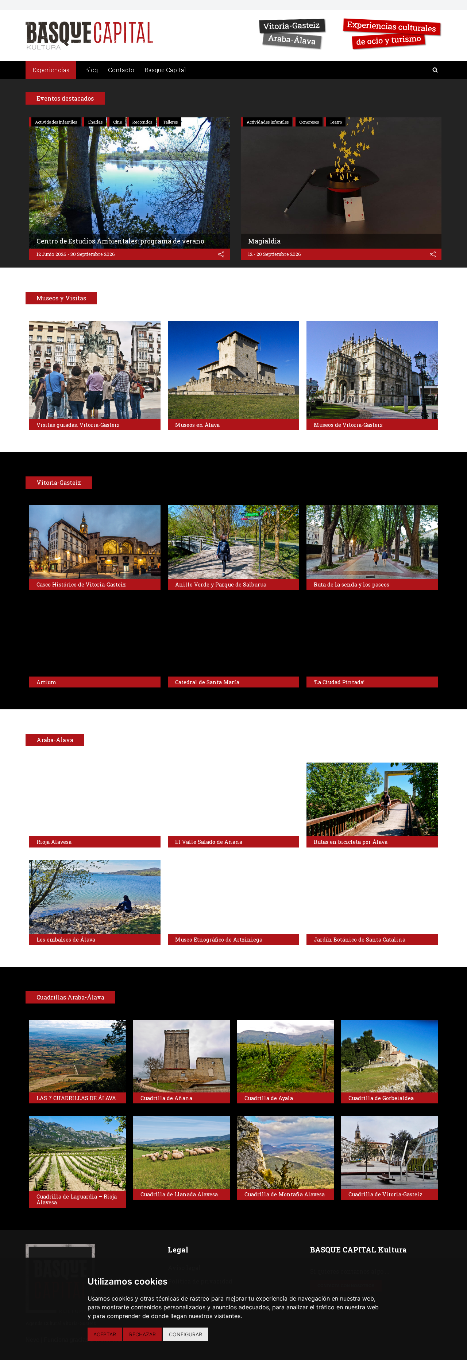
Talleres (170, 122)
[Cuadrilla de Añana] (181, 1056)
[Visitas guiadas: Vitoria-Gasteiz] (95, 370)
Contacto (121, 70)
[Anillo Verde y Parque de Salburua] (233, 542)
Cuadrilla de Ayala (268, 1098)
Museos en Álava (197, 424)
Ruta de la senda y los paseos (351, 584)
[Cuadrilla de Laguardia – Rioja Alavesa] (77, 1153)
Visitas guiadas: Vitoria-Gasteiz (78, 424)
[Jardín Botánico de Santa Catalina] (372, 897)
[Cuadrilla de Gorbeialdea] (389, 1056)
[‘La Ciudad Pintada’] (372, 640)
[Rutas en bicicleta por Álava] (372, 799)
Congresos (309, 122)
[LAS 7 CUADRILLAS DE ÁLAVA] (77, 1056)
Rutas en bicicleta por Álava (350, 841)
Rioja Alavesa (54, 841)
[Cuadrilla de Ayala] (285, 1056)
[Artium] (95, 640)
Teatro (335, 122)
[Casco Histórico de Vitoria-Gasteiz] (95, 542)
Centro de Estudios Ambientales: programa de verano (120, 241)
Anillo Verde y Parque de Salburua (220, 584)
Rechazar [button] (142, 1334)
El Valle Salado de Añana (208, 841)
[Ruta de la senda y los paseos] (372, 542)
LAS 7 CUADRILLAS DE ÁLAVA (76, 1098)
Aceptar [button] (104, 1334)
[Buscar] (435, 70)
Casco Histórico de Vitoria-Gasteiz (81, 584)
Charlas (95, 122)
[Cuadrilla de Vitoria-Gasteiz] (389, 1152)
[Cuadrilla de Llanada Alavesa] (181, 1152)
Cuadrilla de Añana (166, 1098)
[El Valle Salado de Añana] (233, 799)
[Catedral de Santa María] (233, 640)
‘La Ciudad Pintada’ (339, 682)
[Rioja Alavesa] (95, 799)
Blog (91, 70)
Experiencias (50, 70)
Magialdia (264, 241)
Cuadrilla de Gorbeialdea (381, 1098)
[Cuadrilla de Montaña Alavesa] (285, 1152)
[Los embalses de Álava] (95, 897)
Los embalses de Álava (65, 939)
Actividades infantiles (56, 122)
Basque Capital (165, 70)
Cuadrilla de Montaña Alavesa (284, 1194)
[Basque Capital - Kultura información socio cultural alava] (89, 36)
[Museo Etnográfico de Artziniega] (233, 897)
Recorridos (142, 122)
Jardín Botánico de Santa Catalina (359, 939)
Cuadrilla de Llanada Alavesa (179, 1194)
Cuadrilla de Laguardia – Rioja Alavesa (76, 1199)
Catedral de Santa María (207, 682)
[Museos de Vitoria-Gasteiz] (372, 370)
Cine (117, 122)
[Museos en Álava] (233, 370)
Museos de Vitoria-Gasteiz (348, 424)
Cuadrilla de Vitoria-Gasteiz (385, 1194)
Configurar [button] (185, 1334)
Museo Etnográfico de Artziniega (218, 939)
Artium (46, 682)
